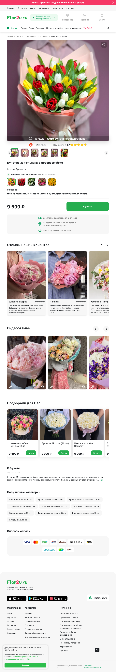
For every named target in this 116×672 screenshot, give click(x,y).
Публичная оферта (69, 617)
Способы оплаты (32, 621)
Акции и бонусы (32, 617)
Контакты (11, 633)
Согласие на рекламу (70, 621)
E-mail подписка (67, 639)
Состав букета (15, 169)
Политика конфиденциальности (92, 666)
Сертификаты (13, 629)
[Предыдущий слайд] (10, 153)
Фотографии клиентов (35, 633)
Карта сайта (66, 646)
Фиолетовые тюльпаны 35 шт (52, 513)
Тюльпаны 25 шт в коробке (22, 506)
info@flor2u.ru (100, 598)
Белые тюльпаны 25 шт (20, 499)
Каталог (28, 613)
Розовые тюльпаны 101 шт (86, 506)
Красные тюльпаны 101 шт (54, 506)
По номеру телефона (70, 642)
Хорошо (25, 665)
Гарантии (11, 617)
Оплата (10, 8)
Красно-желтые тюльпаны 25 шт (84, 499)
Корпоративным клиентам (37, 637)
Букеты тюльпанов (18, 520)
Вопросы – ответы (33, 629)
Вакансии (12, 625)
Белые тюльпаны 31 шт (20, 513)
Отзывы (44, 8)
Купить (87, 206)
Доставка (22, 8)
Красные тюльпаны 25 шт (50, 499)
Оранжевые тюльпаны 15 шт (86, 513)
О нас (33, 8)
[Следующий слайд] (106, 153)
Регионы (64, 650)
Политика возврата (69, 613)
